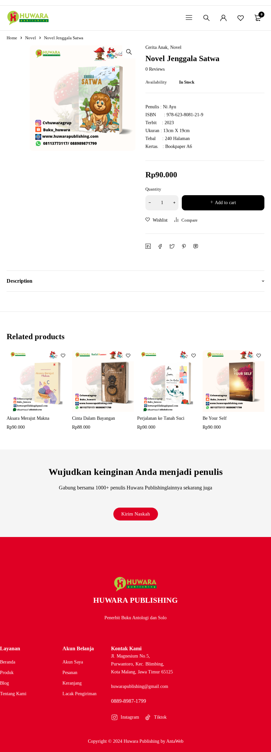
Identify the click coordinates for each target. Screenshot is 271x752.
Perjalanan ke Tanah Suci (160, 418)
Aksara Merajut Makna (28, 418)
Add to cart (225, 202)
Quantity (153, 189)
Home (12, 37)
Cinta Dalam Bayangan (93, 418)
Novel (30, 37)
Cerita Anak (156, 47)
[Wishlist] (240, 18)
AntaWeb (174, 741)
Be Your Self (215, 418)
